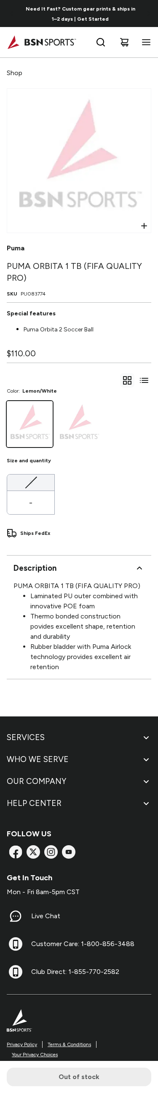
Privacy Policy (22, 1044)
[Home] (41, 42)
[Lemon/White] (30, 424)
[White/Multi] (79, 424)
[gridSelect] (127, 380)
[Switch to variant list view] (144, 380)
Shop (14, 73)
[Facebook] (15, 852)
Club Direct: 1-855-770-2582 (75, 972)
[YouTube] (69, 852)
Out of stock (79, 1077)
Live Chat (45, 916)
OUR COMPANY (36, 781)
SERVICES (26, 737)
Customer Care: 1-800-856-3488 (82, 944)
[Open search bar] (101, 42)
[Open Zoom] (144, 226)
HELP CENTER (34, 803)
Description (34, 568)
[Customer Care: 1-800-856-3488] (15, 944)
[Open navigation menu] (144, 42)
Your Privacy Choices (35, 1055)
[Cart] (124, 42)
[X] (33, 852)
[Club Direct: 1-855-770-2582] (15, 972)
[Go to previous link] (12, 13)
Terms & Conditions (69, 1044)
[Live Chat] (15, 916)
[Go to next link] (149, 13)
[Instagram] (51, 852)
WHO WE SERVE (38, 759)
